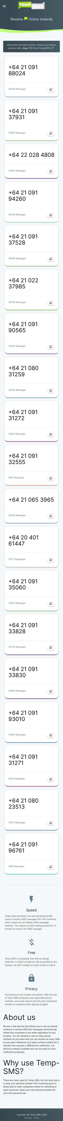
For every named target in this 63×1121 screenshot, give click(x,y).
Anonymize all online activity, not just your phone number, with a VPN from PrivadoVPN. (31, 46)
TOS (36, 1118)
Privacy (28, 1118)
